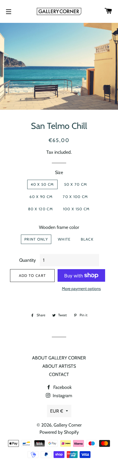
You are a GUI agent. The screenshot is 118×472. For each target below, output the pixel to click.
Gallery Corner (68, 425)
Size (59, 172)
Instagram (62, 395)
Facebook (62, 387)
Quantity (27, 260)
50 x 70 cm (75, 184)
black (87, 239)
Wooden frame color (59, 227)
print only (36, 239)
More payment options (81, 288)
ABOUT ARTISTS (59, 366)
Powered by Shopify (59, 432)
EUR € (56, 411)
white (64, 239)
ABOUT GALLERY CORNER (59, 358)
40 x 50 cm (42, 184)
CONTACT (59, 374)
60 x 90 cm (41, 196)
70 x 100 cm (75, 196)
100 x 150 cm (76, 209)
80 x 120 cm (40, 209)
